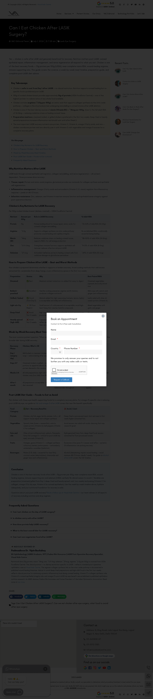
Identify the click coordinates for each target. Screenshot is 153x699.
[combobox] (57, 352)
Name (53, 330)
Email (53, 339)
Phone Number (71, 348)
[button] (103, 316)
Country (55, 348)
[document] (76, 349)
